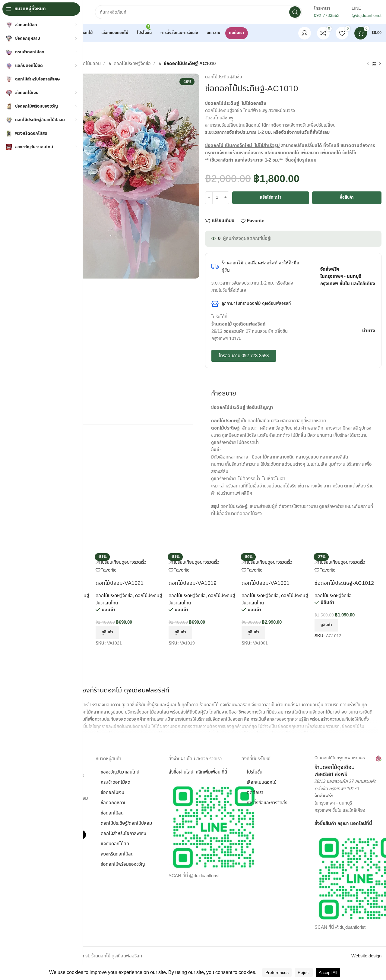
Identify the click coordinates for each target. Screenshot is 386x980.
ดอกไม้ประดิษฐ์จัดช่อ (133, 63)
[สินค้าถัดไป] (380, 64)
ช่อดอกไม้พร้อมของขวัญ (123, 864)
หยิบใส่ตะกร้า (270, 197)
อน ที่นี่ (221, 772)
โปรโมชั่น (254, 772)
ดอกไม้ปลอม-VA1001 (266, 583)
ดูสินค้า (107, 632)
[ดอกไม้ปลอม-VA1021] (115, 554)
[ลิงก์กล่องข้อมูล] (348, 766)
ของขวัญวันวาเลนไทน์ (120, 772)
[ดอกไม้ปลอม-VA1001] (260, 554)
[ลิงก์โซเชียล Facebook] (363, 221)
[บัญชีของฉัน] (304, 33)
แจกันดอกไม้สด (115, 843)
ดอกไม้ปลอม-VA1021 (120, 583)
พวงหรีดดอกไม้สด (117, 854)
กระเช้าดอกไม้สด (115, 782)
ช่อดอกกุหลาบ (114, 802)
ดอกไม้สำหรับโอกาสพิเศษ (124, 833)
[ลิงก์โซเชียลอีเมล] (375, 221)
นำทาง (368, 330)
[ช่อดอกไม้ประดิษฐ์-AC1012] (333, 554)
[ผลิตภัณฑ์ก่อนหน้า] (368, 64)
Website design (366, 956)
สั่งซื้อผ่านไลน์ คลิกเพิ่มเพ (192, 772)
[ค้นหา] (295, 12)
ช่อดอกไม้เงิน (112, 792)
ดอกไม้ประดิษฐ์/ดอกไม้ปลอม (126, 823)
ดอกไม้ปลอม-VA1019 (193, 583)
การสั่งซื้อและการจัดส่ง (267, 802)
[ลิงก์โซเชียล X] (369, 221)
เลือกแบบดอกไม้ (262, 782)
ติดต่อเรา (255, 792)
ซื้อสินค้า (347, 197)
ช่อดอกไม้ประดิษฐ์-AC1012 (344, 583)
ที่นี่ (369, 823)
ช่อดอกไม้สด (112, 813)
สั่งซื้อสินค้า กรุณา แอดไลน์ (340, 823)
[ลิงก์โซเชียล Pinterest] (381, 221)
